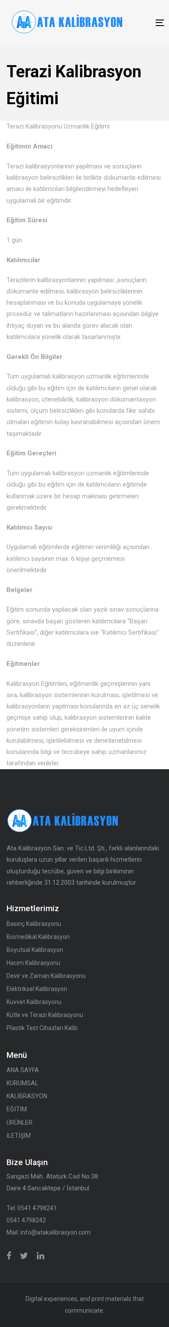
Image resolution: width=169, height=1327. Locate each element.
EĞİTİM (16, 1109)
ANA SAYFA (22, 1070)
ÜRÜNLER (19, 1122)
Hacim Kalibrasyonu (33, 962)
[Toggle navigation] (139, 23)
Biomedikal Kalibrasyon (38, 936)
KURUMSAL (22, 1083)
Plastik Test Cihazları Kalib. (42, 1027)
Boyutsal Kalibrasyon (34, 949)
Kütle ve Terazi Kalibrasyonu (44, 1014)
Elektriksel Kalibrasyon (36, 988)
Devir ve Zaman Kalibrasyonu (46, 975)
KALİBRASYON (26, 1096)
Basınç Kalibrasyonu (33, 923)
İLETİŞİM (18, 1135)
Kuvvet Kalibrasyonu (34, 1001)
